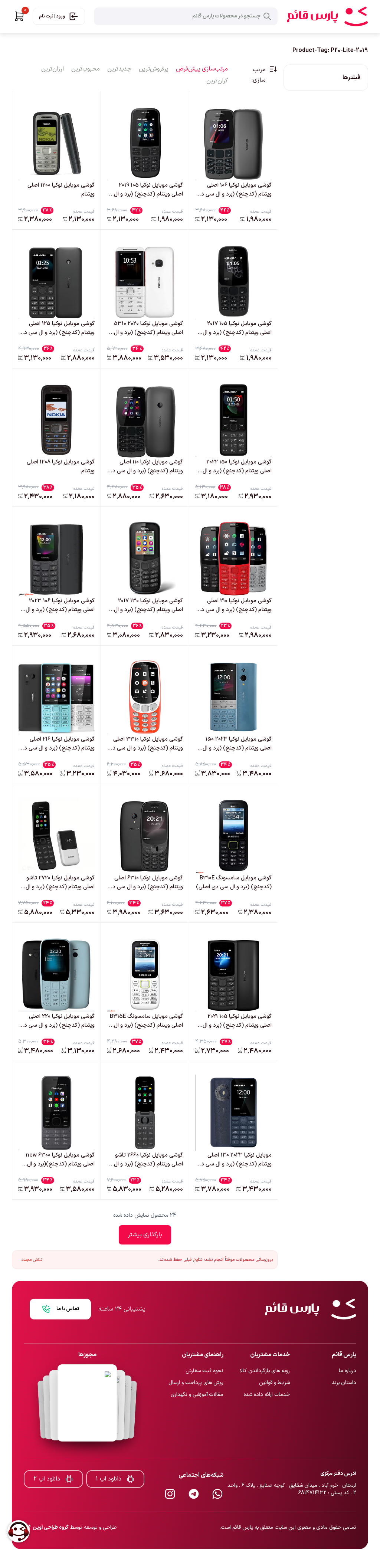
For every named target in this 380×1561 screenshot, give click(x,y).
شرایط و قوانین (274, 1358)
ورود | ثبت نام (52, 16)
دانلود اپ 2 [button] (46, 1454)
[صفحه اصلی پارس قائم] (327, 16)
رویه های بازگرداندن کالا (265, 1346)
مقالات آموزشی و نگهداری (197, 1370)
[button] (19, 16)
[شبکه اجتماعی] (217, 1469)
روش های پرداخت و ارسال (195, 1358)
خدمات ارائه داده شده (266, 1370)
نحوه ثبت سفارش (204, 1346)
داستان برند (344, 1358)
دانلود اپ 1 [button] (108, 1454)
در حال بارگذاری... (145, 1234)
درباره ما (347, 1346)
